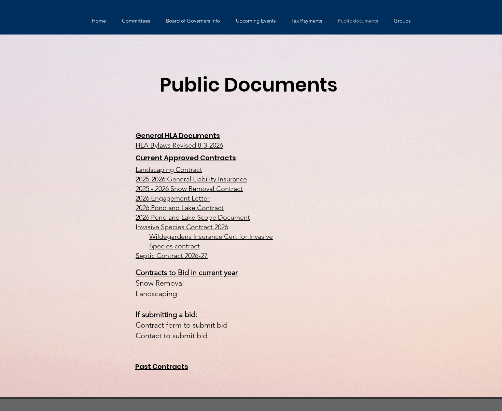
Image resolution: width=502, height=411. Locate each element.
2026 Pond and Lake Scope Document (193, 217)
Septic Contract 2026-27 (172, 255)
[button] (136, 21)
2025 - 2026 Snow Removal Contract (189, 188)
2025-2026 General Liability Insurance (191, 179)
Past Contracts (161, 366)
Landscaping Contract (169, 169)
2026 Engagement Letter (173, 198)
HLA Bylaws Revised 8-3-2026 (179, 145)
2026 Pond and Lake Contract (180, 208)
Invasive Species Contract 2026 (182, 227)
